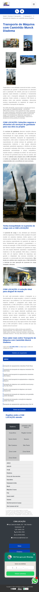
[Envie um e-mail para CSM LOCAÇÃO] (22, 11)
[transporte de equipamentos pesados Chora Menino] (28, 43)
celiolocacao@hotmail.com (20, 537)
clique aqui (23, 346)
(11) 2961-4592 (14, 346)
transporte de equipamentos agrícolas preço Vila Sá (18, 404)
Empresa (19, 551)
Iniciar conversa (20, 573)
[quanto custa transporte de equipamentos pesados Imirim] (28, 60)
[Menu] (34, 4)
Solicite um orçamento (19, 353)
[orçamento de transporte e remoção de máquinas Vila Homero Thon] (11, 60)
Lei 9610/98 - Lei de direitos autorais (24, 514)
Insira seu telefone (20, 564)
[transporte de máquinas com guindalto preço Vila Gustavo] (11, 43)
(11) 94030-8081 (20, 535)
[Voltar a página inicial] (6, 4)
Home (19, 546)
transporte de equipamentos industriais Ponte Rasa (18, 366)
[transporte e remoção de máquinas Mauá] (11, 77)
